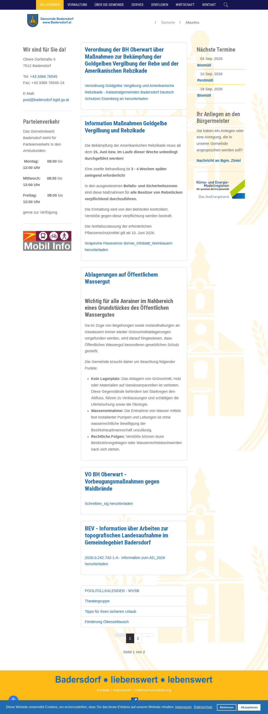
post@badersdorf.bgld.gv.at (46, 100)
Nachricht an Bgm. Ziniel (219, 160)
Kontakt (103, 690)
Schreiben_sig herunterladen (109, 503)
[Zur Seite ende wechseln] (151, 635)
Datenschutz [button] (203, 707)
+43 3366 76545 (43, 76)
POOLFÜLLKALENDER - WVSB (112, 591)
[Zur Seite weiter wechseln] (145, 635)
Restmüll (205, 80)
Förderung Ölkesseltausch (107, 622)
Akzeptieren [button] (249, 707)
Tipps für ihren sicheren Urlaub (110, 611)
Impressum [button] (183, 707)
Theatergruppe (97, 601)
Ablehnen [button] (226, 707)
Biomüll (204, 65)
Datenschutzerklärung (153, 690)
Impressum (122, 690)
